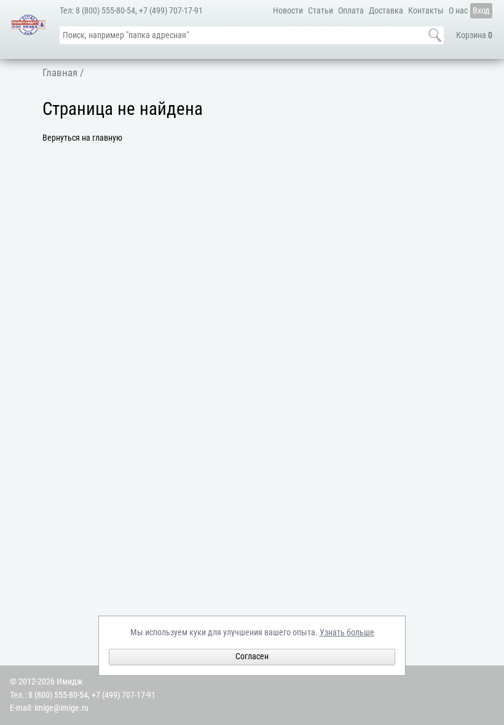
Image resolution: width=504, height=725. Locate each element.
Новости (288, 11)
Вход (481, 11)
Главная (59, 72)
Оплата (351, 11)
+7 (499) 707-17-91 (171, 11)
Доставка (386, 11)
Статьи (320, 11)
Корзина (474, 35)
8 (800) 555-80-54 (105, 11)
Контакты (426, 11)
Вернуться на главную (82, 138)
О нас (458, 11)
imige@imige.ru (61, 708)
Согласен (252, 656)
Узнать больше (347, 632)
